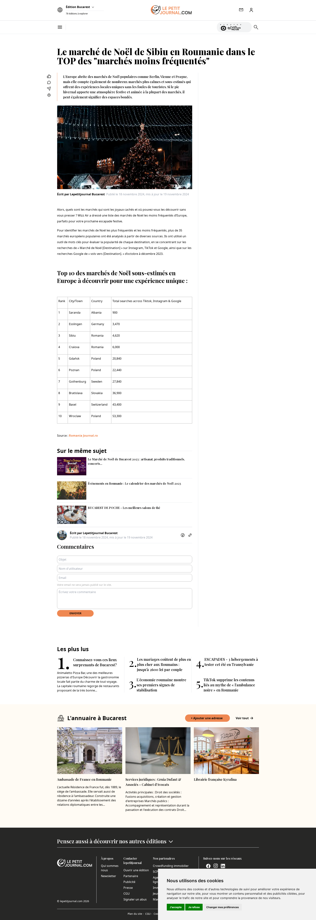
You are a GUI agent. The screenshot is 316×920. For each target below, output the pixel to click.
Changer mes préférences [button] (222, 907)
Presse (128, 888)
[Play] (246, 27)
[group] (246, 26)
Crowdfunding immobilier (171, 866)
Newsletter (108, 876)
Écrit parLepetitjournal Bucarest (81, 194)
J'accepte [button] (176, 907)
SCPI (156, 872)
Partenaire (130, 876)
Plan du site (136, 913)
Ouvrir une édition (136, 870)
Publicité (129, 882)
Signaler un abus (135, 899)
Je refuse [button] (194, 907)
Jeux (156, 894)
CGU (126, 894)
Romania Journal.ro (83, 436)
